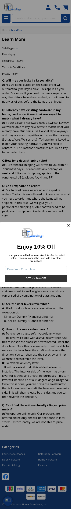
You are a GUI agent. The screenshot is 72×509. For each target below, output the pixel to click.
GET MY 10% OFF (36, 278)
